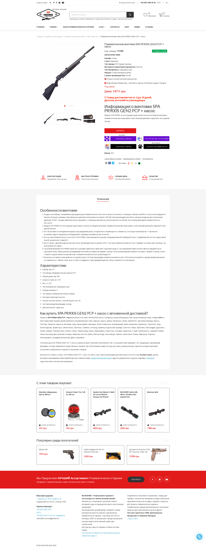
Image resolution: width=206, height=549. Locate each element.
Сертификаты (147, 159)
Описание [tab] (103, 199)
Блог (127, 27)
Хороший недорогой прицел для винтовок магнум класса (157, 396)
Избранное (152, 16)
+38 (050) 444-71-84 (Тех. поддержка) (50, 515)
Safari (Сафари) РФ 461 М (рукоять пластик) (93, 450)
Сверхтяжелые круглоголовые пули (76, 398)
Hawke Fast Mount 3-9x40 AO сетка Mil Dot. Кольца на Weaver (103, 394)
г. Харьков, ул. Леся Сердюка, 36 (48, 499)
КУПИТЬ (120, 130)
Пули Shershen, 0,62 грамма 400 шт (49, 398)
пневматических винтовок (101, 358)
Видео (137, 27)
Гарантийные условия (112, 159)
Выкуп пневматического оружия (78, 27)
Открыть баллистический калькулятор (122, 79)
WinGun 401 (43, 449)
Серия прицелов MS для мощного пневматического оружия (129, 402)
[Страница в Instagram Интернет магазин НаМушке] (59, 2)
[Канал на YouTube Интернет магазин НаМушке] (63, 2)
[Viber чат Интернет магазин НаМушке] (50, 2)
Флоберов (150, 358)
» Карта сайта (132, 518)
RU (167, 3)
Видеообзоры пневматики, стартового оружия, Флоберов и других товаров (136, 83)
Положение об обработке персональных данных (101, 533)
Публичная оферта (89, 536)
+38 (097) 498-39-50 (148, 2)
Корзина (166, 16)
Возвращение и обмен (132, 159)
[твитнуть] (113, 163)
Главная (40, 27)
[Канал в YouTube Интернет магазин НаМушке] (167, 479)
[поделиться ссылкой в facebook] (109, 163)
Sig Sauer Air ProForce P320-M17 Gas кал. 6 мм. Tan (139, 450)
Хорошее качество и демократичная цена (100, 401)
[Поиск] (130, 15)
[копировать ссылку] (106, 163)
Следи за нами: (41, 3)
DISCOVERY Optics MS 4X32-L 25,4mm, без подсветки (128, 394)
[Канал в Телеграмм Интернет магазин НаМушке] (54, 2)
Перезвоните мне (127, 3)
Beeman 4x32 (152, 392)
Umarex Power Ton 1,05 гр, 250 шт (75, 393)
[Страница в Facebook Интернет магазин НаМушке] (56, 2)
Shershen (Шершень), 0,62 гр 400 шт (48, 393)
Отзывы (149, 27)
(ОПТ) (38, 512)
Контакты (114, 27)
